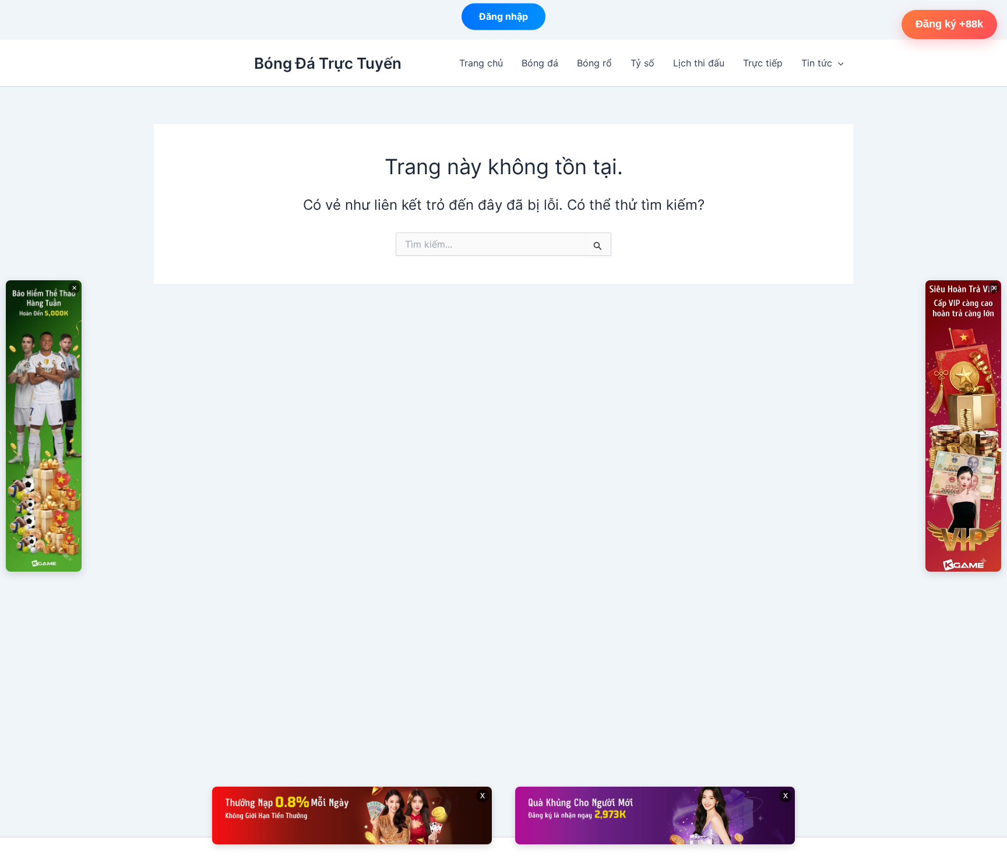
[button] (838, 63)
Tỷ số (642, 63)
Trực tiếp (763, 63)
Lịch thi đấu (698, 63)
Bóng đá (540, 63)
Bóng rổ (594, 63)
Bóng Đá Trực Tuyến (328, 63)
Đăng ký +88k (949, 24)
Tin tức (816, 63)
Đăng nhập (503, 19)
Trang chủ (481, 63)
